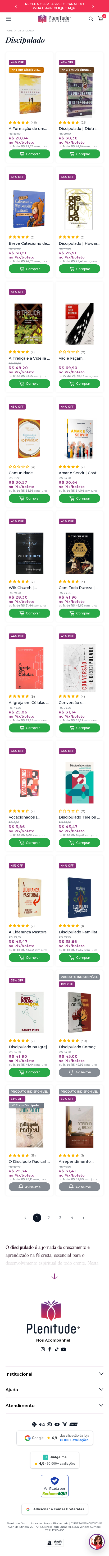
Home (9, 30)
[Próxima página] (83, 1218)
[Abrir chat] (97, 1542)
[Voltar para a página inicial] (54, 19)
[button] (21, 19)
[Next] (93, 6)
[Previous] (16, 6)
